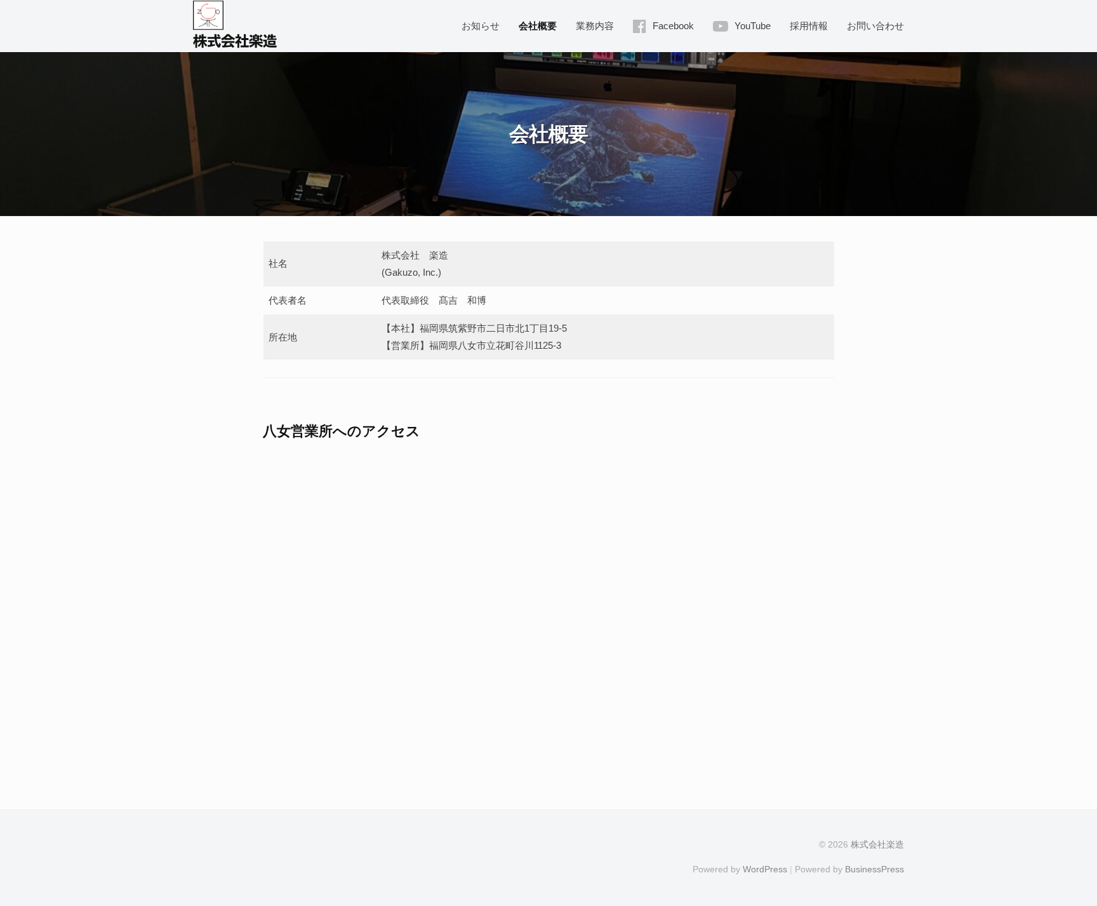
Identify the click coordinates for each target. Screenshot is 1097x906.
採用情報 (809, 25)
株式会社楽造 (235, 41)
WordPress (765, 869)
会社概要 (538, 25)
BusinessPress (874, 869)
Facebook (673, 25)
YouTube (753, 25)
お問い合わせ (875, 25)
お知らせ (481, 25)
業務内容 (595, 25)
